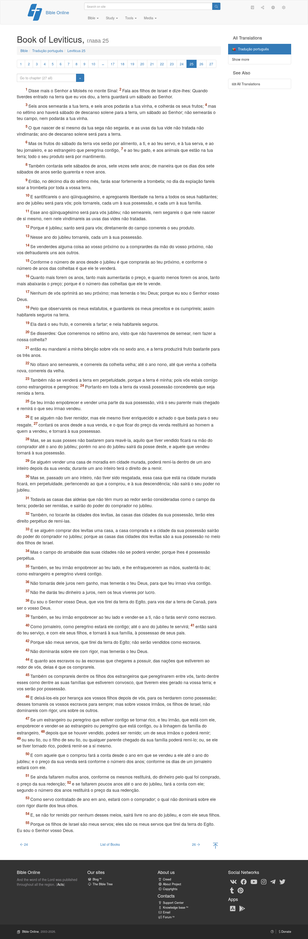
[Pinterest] (240, 890)
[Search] (216, 6)
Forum (168, 917)
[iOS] (232, 908)
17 (113, 63)
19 (132, 63)
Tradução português (47, 50)
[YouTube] (253, 881)
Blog (97, 879)
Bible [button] (92, 17)
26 (201, 63)
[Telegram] (273, 881)
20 (142, 63)
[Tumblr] (232, 890)
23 (172, 63)
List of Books (110, 844)
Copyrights (170, 889)
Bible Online (57, 12)
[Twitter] (282, 881)
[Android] (242, 908)
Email (166, 912)
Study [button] (111, 17)
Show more (240, 59)
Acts (60, 884)
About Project (172, 884)
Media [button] (149, 17)
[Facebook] (244, 881)
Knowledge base (175, 907)
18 (122, 63)
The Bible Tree (103, 884)
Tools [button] (129, 17)
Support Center (173, 902)
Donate (285, 931)
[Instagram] (263, 881)
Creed (167, 879)
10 (93, 63)
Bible (24, 50)
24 (182, 63)
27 (211, 63)
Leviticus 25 (76, 50)
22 (162, 63)
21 (152, 63)
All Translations (248, 83)
